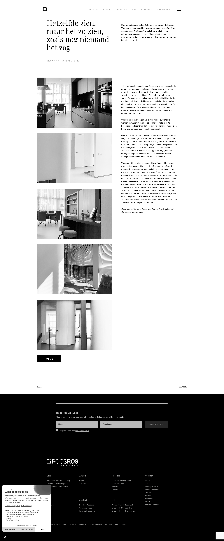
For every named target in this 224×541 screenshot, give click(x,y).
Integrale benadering (87, 511)
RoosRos (116, 476)
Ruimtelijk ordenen (152, 505)
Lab (134, 9)
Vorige (39, 387)
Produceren (149, 499)
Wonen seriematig (152, 490)
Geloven (148, 493)
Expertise (147, 9)
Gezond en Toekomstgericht (57, 484)
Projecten (164, 9)
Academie (122, 9)
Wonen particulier (151, 487)
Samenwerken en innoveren (57, 487)
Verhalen (82, 484)
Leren (147, 484)
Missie (49, 476)
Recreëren (148, 496)
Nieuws (82, 481)
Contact (115, 490)
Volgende (183, 387)
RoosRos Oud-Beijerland (121, 481)
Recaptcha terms (95, 524)
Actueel (93, 9)
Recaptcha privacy (79, 524)
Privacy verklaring (62, 524)
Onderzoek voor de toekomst (123, 511)
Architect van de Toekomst (122, 505)
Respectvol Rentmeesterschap (58, 481)
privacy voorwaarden (82, 431)
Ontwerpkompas (85, 508)
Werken (147, 481)
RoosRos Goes (118, 484)
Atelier (107, 9)
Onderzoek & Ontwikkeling (122, 508)
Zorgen (147, 502)
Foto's (49, 358)
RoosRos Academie (87, 505)
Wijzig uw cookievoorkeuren (115, 524)
